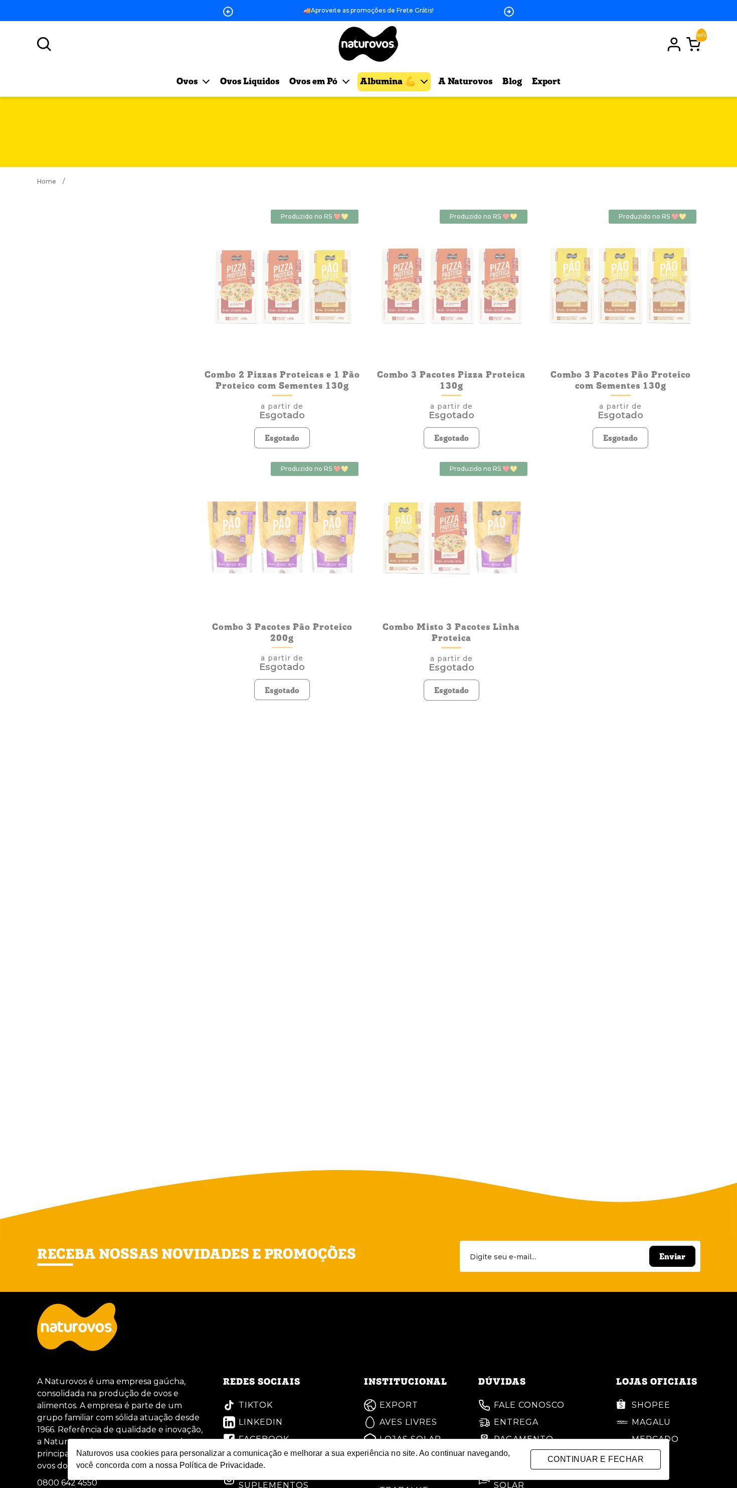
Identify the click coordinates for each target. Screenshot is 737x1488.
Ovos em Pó (314, 81)
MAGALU (651, 1422)
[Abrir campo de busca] (44, 44)
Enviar (672, 1257)
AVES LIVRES (408, 1422)
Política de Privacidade (221, 1465)
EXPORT (399, 1405)
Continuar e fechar (595, 1459)
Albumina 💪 (389, 81)
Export (546, 81)
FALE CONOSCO (529, 1405)
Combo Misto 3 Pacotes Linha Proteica (451, 633)
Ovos (188, 81)
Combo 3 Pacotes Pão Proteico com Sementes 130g (620, 381)
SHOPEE (651, 1405)
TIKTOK (256, 1405)
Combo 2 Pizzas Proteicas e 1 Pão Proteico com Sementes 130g (282, 381)
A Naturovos (465, 81)
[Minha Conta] (674, 44)
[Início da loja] (368, 44)
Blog (512, 81)
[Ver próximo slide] (509, 12)
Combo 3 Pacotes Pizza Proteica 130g (451, 381)
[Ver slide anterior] (228, 12)
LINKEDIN (261, 1422)
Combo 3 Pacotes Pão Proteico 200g (282, 633)
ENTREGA (516, 1422)
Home (51, 181)
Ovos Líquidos (249, 81)
